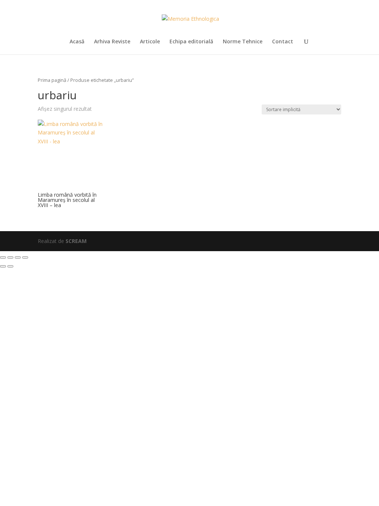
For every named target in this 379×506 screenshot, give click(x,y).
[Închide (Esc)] (25, 257)
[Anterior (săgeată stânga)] (3, 266)
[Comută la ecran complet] (10, 257)
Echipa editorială (191, 42)
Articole (150, 42)
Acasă (77, 42)
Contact (282, 42)
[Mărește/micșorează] (3, 257)
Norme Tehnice (242, 42)
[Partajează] (18, 257)
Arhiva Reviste (112, 42)
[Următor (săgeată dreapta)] (10, 266)
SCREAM (76, 240)
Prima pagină (52, 80)
